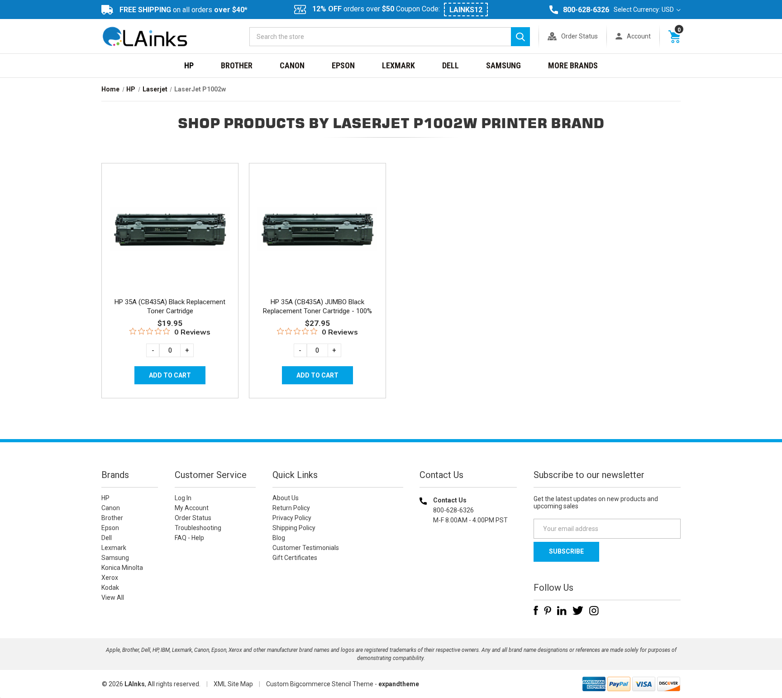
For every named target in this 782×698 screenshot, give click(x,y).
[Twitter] (577, 611)
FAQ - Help (189, 537)
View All (112, 597)
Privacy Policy (291, 517)
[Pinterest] (547, 611)
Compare (167, 239)
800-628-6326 (586, 9)
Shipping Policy (293, 527)
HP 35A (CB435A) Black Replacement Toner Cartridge (169, 306)
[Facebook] (536, 611)
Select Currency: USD (644, 9)
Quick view (169, 218)
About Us (285, 498)
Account (639, 36)
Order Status (579, 36)
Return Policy (291, 508)
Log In (183, 498)
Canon (292, 65)
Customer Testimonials (305, 547)
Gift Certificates (294, 557)
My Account (192, 508)
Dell (450, 65)
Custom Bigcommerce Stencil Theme (319, 684)
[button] (468, 578)
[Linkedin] (562, 611)
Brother (237, 65)
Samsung (503, 65)
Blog (278, 537)
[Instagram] (594, 611)
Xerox (109, 577)
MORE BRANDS (573, 65)
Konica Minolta (122, 567)
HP (189, 65)
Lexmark (398, 65)
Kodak (110, 587)
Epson (343, 65)
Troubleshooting (198, 527)
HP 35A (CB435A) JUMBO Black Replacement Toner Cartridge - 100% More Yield (317, 311)
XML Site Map (233, 684)
